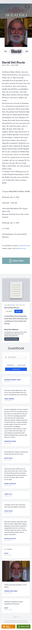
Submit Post (16, 369)
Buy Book (18, 311)
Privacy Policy (11, 622)
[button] (16, 571)
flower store (22, 248)
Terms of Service (21, 622)
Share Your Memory (12, 339)
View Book (9, 311)
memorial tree (23, 245)
